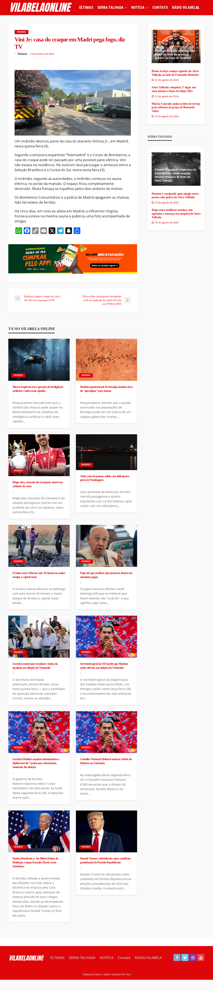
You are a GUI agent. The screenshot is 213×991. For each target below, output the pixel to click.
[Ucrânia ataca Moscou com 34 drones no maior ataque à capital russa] (39, 546)
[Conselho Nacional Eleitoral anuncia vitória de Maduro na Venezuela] (106, 732)
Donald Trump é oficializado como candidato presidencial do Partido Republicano (105, 860)
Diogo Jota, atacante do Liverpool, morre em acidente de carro (37, 484)
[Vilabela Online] (41, 7)
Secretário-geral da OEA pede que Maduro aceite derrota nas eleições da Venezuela (104, 665)
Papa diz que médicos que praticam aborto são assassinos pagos (106, 575)
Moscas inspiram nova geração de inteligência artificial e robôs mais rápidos (37, 388)
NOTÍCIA (138, 7)
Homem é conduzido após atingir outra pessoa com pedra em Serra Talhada (175, 195)
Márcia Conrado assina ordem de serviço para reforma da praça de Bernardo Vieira (176, 107)
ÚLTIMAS (86, 7)
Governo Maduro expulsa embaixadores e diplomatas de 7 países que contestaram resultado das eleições (35, 762)
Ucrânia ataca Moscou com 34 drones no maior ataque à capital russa (38, 575)
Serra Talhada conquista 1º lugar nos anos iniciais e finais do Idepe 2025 (174, 89)
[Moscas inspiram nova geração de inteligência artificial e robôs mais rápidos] (39, 360)
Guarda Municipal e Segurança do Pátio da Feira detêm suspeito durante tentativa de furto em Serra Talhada (175, 175)
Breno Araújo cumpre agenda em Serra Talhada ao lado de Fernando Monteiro (175, 73)
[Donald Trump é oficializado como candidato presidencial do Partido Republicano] (106, 831)
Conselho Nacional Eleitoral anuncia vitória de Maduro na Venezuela (106, 761)
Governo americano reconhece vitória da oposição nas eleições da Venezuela (35, 665)
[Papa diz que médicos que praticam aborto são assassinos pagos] (106, 546)
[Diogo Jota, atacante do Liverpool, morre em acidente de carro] (39, 455)
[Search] (197, 7)
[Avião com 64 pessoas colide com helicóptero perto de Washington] (106, 452)
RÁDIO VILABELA (185, 7)
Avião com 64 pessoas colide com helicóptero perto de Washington (104, 478)
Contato (160, 7)
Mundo (21, 32)
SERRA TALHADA (110, 7)
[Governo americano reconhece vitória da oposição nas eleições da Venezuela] (39, 637)
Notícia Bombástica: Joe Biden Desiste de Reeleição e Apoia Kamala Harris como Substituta (35, 862)
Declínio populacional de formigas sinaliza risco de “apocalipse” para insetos (106, 388)
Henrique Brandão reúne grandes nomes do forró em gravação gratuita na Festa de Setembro (175, 54)
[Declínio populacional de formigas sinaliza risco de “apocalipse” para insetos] (106, 360)
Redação (22, 54)
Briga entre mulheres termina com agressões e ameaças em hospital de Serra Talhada (176, 213)
